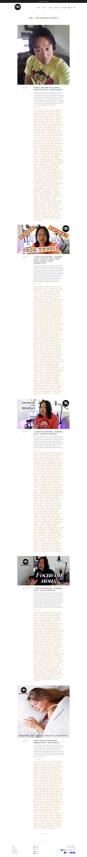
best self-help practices (54, 348)
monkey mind (44, 202)
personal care (38, 208)
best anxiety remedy (46, 297)
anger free (57, 113)
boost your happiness (50, 180)
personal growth (48, 385)
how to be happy (45, 199)
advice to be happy (42, 110)
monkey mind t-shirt (53, 205)
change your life (39, 364)
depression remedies (45, 194)
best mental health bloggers (47, 146)
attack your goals (51, 294)
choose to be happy (47, 183)
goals (45, 374)
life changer (46, 377)
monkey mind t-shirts (40, 207)
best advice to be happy (53, 121)
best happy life (54, 300)
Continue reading (37, 107)
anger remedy (44, 116)
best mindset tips (56, 164)
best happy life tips (45, 137)
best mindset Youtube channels (48, 335)
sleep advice (42, 823)
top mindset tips (58, 551)
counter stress (38, 188)
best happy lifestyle (50, 304)
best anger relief (55, 122)
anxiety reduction (57, 118)
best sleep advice (39, 801)
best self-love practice (52, 173)
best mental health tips (53, 320)
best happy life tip (51, 302)
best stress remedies (52, 178)
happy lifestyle (46, 197)
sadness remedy (45, 213)
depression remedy (54, 532)
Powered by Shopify (71, 847)
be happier (42, 459)
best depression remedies (47, 130)
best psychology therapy (49, 170)
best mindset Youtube (52, 495)
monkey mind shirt (54, 204)
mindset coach (38, 380)
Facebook (37, 845)
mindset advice (52, 660)
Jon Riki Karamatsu (55, 375)
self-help (57, 390)
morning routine (53, 207)
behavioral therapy (45, 618)
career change (58, 519)
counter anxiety (54, 184)
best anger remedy (54, 124)
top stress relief (47, 677)
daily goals (50, 369)
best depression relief (49, 129)
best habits (37, 132)
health (56, 810)
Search (13, 845)
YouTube (55, 679)
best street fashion (45, 176)
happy (60, 196)
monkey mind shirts (40, 205)
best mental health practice (50, 315)
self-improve (45, 544)
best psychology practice (47, 167)
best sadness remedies (51, 172)
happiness (54, 196)
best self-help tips (52, 350)
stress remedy (38, 219)
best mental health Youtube (42, 321)
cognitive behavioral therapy (50, 366)
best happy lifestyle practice (50, 138)
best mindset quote (47, 162)
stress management (48, 216)
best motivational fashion (42, 165)
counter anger (43, 184)
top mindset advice (39, 675)
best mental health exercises (48, 149)
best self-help (38, 347)
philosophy (47, 208)
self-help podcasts (56, 821)
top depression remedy (55, 672)
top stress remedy (46, 679)
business (44, 519)
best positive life (52, 342)
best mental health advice (42, 143)
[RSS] (57, 18)
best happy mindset (57, 140)
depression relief (54, 530)
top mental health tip (46, 549)
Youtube (64, 7)
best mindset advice (46, 487)
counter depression (40, 186)
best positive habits (40, 342)
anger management (40, 114)
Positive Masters (57, 208)
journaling (37, 200)
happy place (44, 375)
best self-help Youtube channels (44, 644)
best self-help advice (50, 347)
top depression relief (51, 671)
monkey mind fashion (40, 204)
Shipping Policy (15, 849)
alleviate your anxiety (52, 111)
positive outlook (39, 390)
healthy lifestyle (54, 812)
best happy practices (53, 141)
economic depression (46, 656)
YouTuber (37, 680)
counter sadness (52, 186)
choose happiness (46, 522)
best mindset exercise (47, 159)
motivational (38, 817)
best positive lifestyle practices (50, 345)
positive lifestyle (47, 541)
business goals (42, 359)
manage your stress (46, 378)
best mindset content (44, 489)
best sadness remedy (52, 794)
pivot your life (51, 386)
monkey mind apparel (55, 202)
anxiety (52, 116)
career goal (54, 361)
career (50, 519)
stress (59, 215)
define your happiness (50, 189)
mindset (36, 202)
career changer (44, 361)
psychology (37, 210)
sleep (35, 823)
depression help (50, 370)
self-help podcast (43, 821)
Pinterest (37, 849)
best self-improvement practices (44, 355)
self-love (37, 546)
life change (37, 377)
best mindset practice (47, 161)
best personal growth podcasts (50, 790)
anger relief (51, 114)
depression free (47, 191)
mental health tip (49, 658)
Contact (13, 847)
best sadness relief (52, 793)
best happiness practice (49, 132)
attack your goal (39, 294)
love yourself (46, 200)
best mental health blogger (47, 145)
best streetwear (57, 176)
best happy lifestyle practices (48, 139)
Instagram (37, 851)
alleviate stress (39, 111)
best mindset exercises (47, 490)
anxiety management (44, 118)
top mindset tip (47, 393)
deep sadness (38, 189)
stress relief (45, 218)
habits (47, 196)
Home (38, 7)
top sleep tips (52, 828)
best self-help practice (55, 639)
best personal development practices (46, 338)
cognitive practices (40, 525)
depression (37, 191)
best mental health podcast (48, 779)
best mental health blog (51, 308)
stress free (37, 216)
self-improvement (45, 391)
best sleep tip (57, 802)
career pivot (42, 362)
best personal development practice (47, 336)
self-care (55, 213)
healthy (36, 812)
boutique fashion (39, 181)
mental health (56, 200)
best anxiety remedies (50, 126)
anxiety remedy (55, 292)
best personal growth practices (50, 340)
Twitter (36, 847)
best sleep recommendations (43, 802)
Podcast (56, 7)
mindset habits (48, 380)
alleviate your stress (40, 113)
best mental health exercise (49, 148)
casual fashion (50, 181)
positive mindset (55, 388)
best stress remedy (46, 516)
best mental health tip (46, 154)
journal (53, 199)
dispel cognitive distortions (43, 533)
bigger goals (50, 358)
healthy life (44, 812)
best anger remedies (40, 124)
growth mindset (58, 533)
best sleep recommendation (54, 801)
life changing (55, 537)
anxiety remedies (49, 119)
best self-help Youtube (54, 642)
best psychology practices (46, 168)
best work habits (44, 517)
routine (44, 210)
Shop (44, 7)
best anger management (41, 122)
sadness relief (47, 211)
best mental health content (49, 312)
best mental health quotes (47, 318)
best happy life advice (48, 135)
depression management (45, 192)
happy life (37, 197)
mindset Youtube (50, 661)
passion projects (39, 383)
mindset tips (40, 661)
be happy (42, 121)
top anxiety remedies (50, 669)
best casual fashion (50, 127)
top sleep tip (43, 828)
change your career (54, 362)
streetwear (52, 215)
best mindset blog (44, 157)
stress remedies (56, 218)
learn (59, 535)
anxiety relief (38, 119)
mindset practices (45, 382)
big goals (42, 358)
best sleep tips (38, 804)
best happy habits (52, 133)
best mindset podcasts (41, 788)
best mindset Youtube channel (49, 334)
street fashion (42, 215)
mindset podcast (44, 815)
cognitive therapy (52, 525)
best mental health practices (49, 151)
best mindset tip (44, 164)
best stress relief (39, 178)
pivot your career (39, 386)
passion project (58, 382)
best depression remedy (55, 130)
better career (55, 517)
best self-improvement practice (51, 353)
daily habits (57, 188)
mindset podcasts (55, 815)
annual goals (38, 289)
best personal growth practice (49, 791)
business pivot (52, 359)
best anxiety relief (46, 296)
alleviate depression (56, 110)
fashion (41, 196)
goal (40, 374)
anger (50, 113)
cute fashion (48, 188)
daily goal (42, 369)
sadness (50, 210)
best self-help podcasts (50, 798)
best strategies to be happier (46, 512)
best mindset (46, 156)
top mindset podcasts (46, 826)
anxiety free (53, 289)
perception (48, 383)
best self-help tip (39, 350)
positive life (37, 541)
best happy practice (40, 141)
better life (37, 519)
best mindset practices (47, 492)
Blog (50, 7)
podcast (47, 818)
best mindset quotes (45, 494)
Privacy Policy (15, 853)
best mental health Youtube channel (47, 322)
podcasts (54, 818)
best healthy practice (46, 770)
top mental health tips (56, 674)
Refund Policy (15, 851)
